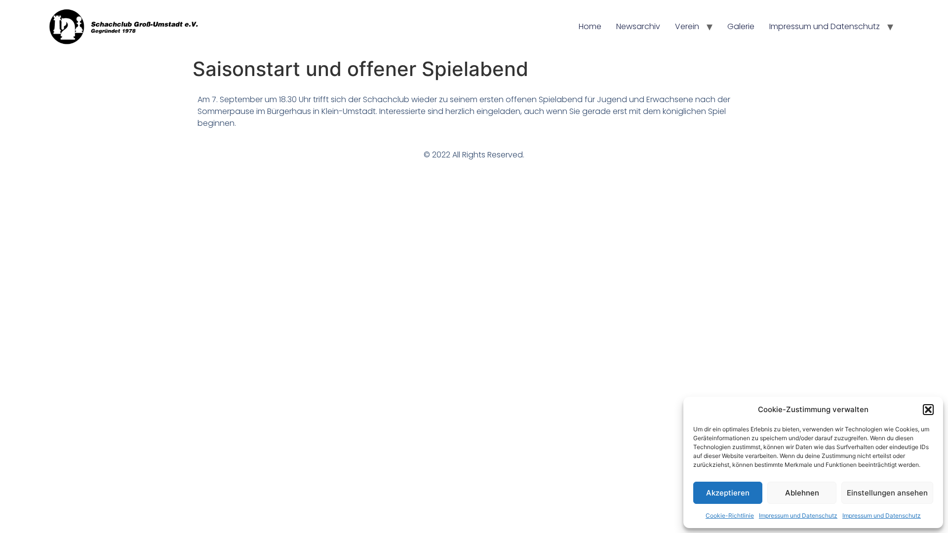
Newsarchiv (638, 26)
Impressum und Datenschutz (798, 515)
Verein (687, 26)
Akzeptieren (728, 492)
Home (590, 26)
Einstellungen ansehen (887, 492)
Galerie (740, 26)
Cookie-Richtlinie (730, 515)
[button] (928, 410)
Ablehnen (802, 492)
